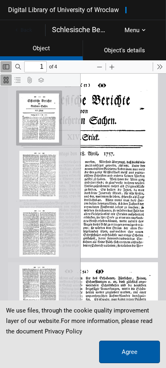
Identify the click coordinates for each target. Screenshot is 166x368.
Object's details (124, 50)
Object (41, 48)
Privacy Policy (63, 331)
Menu (131, 30)
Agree (129, 352)
